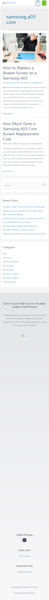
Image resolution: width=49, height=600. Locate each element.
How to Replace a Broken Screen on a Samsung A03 (20, 73)
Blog (5, 253)
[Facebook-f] (24, 540)
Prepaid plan (8, 270)
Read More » (8, 114)
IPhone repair (8, 266)
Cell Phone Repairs (11, 261)
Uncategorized (9, 282)
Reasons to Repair (11, 143)
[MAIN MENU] (44, 3)
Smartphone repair (11, 82)
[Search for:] (24, 185)
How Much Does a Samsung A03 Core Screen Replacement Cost (21, 131)
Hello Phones (24, 534)
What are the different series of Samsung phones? (24, 234)
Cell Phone (7, 258)
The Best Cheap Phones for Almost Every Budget (24, 207)
